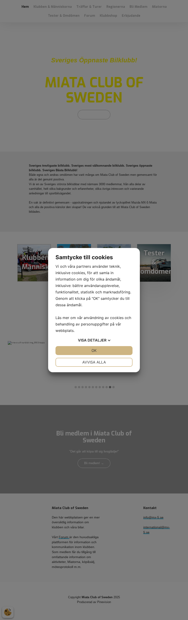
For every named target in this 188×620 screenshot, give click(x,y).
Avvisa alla (94, 362)
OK (94, 350)
